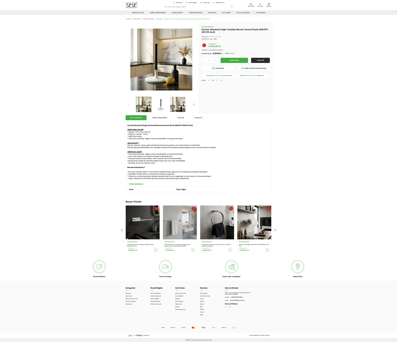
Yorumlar (180, 118)
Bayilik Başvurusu (180, 309)
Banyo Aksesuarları (148, 19)
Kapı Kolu (128, 293)
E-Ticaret (192, 340)
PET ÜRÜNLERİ (260, 12)
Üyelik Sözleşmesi (155, 296)
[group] (161, 59)
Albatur (202, 301)
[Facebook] (226, 307)
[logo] (131, 5)
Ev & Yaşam (226, 12)
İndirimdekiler (179, 296)
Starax (202, 298)
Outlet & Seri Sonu (243, 12)
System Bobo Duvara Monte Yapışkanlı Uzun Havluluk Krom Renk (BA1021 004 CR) (177, 245)
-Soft (187, 340)
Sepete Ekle (234, 60)
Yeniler (202, 312)
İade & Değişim (154, 298)
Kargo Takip (206, 2)
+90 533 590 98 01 (237, 297)
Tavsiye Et (198, 118)
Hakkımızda (179, 2)
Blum (201, 306)
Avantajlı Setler (138, 12)
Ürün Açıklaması (136, 118)
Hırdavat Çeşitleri (195, 12)
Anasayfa (128, 19)
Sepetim (177, 298)
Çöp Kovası (129, 296)
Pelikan (202, 309)
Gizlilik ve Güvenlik (155, 304)
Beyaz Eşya (212, 12)
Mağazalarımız (220, 2)
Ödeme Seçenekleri (159, 118)
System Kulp (203, 293)
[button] (128, 104)
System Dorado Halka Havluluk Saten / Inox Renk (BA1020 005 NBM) (216, 245)
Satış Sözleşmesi (155, 301)
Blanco (202, 304)
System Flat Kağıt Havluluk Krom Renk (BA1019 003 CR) (254, 245)
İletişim (177, 306)
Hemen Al (260, 60)
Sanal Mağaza (193, 2)
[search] (232, 6)
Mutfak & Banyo (177, 12)
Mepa (201, 314)
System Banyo (207, 27)
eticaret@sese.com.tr (237, 300)
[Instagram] (230, 307)
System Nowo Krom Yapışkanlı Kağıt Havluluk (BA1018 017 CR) (140, 245)
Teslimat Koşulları (155, 293)
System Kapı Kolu (205, 296)
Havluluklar (159, 19)
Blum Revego (179, 301)
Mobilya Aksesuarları (158, 12)
